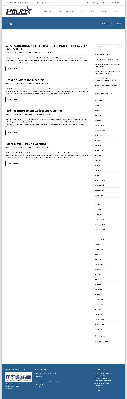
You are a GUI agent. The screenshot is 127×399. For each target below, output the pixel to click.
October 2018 (99, 304)
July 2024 (98, 155)
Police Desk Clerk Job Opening (25, 143)
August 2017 (99, 329)
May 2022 (98, 235)
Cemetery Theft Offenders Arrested (106, 59)
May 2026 (98, 115)
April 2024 (98, 165)
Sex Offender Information (103, 380)
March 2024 (98, 170)
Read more (13, 69)
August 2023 (99, 195)
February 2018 (99, 319)
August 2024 (99, 150)
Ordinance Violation (101, 378)
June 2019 (98, 294)
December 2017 (100, 324)
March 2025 (98, 145)
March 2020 (98, 289)
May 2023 (98, 210)
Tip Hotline (106, 3)
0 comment (28, 52)
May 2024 (98, 160)
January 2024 (99, 175)
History (83, 11)
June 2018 (98, 309)
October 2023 (99, 190)
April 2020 (98, 284)
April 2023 (98, 215)
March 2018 (98, 314)
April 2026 (98, 120)
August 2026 (99, 105)
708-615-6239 (115, 3)
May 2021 (98, 259)
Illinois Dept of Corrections (103, 373)
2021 (110, 23)
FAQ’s (60, 11)
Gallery (93, 11)
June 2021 (98, 254)
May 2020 (98, 279)
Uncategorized (18, 52)
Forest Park (9, 388)
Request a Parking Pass (94, 3)
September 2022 (100, 230)
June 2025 (98, 140)
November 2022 (100, 225)
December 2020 (100, 269)
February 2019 (99, 299)
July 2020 (98, 274)
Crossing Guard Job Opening (24, 80)
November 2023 (100, 185)
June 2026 (98, 110)
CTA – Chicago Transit (102, 383)
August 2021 (99, 249)
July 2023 (98, 200)
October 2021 (99, 244)
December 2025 (100, 130)
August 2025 (99, 135)
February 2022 (99, 240)
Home (103, 23)
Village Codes (99, 385)
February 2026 (99, 125)
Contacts (116, 11)
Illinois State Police (101, 376)
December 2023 (100, 180)
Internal (97, 388)
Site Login (98, 390)
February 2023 (99, 220)
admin (9, 52)
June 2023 (98, 205)
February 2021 (99, 264)
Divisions (103, 11)
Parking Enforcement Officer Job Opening (33, 110)
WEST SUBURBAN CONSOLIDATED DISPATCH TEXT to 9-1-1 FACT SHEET (46, 47)
